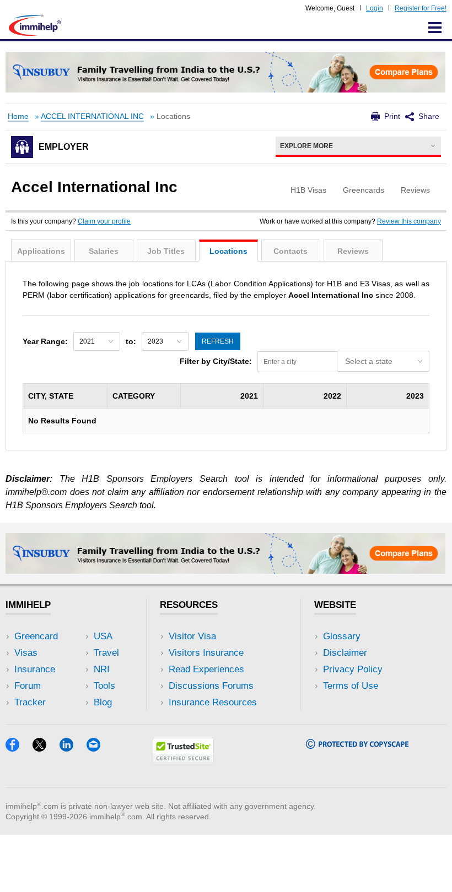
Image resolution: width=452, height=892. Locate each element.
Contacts (290, 251)
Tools (104, 686)
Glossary (341, 636)
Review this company (409, 221)
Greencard (36, 636)
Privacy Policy (353, 669)
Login (374, 8)
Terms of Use (350, 686)
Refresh (218, 341)
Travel (106, 653)
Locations (228, 251)
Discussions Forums (211, 686)
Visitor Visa (192, 636)
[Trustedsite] (183, 759)
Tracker (30, 702)
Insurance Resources (213, 702)
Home (18, 116)
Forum (27, 686)
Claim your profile (104, 221)
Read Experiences (206, 669)
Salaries (104, 251)
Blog (103, 702)
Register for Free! (420, 8)
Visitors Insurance (206, 653)
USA (103, 636)
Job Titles (166, 251)
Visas (25, 653)
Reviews (353, 251)
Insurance (34, 669)
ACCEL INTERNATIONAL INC (92, 116)
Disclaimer (345, 653)
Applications (41, 251)
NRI (102, 669)
